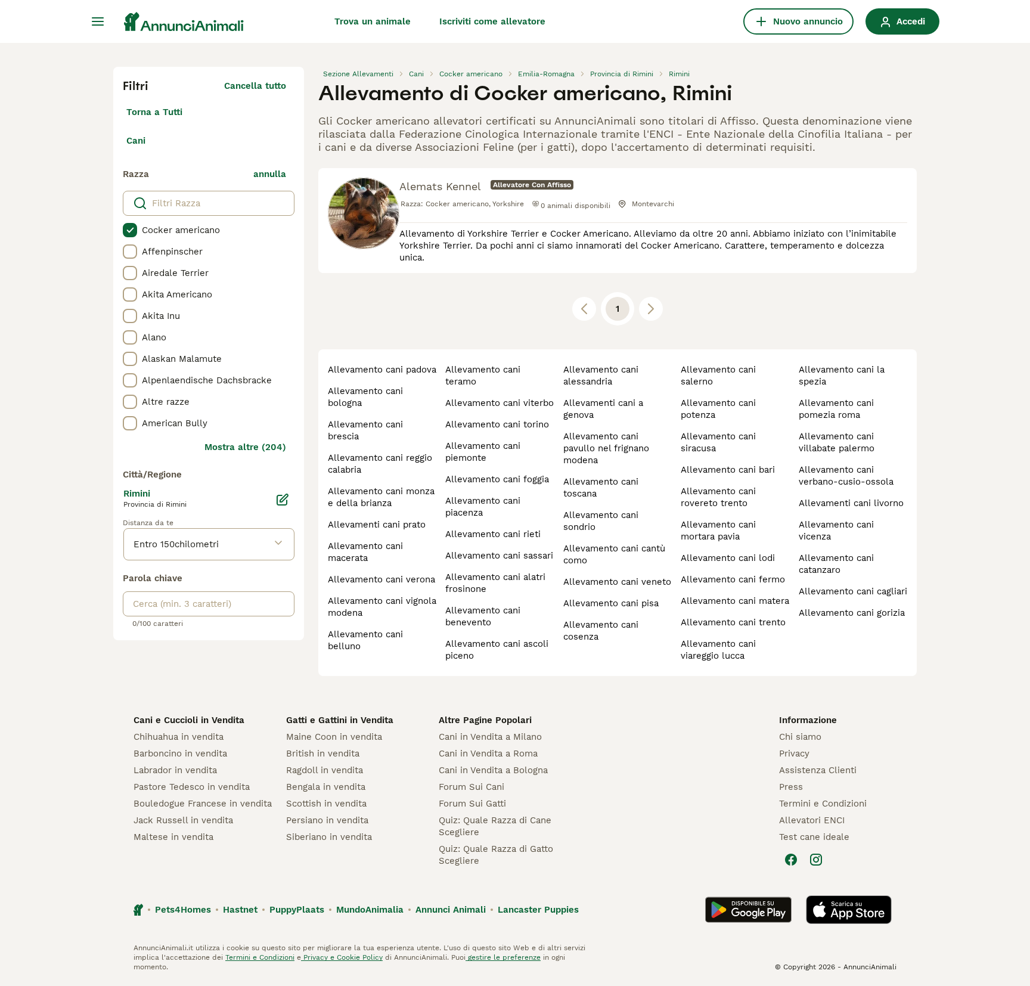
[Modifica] (282, 499)
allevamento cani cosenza (600, 630)
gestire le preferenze (503, 957)
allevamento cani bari (728, 469)
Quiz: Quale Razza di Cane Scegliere (495, 826)
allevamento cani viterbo (499, 403)
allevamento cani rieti (493, 534)
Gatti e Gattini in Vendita (339, 720)
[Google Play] (748, 909)
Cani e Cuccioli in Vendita (189, 720)
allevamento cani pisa (611, 603)
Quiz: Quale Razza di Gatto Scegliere (496, 855)
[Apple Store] (848, 909)
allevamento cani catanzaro (836, 564)
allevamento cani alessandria (600, 375)
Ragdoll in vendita (324, 770)
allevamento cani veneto (617, 581)
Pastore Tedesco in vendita (192, 787)
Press (791, 787)
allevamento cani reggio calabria (380, 463)
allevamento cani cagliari (853, 591)
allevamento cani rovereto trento (718, 497)
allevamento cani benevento (482, 616)
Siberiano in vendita (329, 837)
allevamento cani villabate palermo (836, 442)
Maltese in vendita (173, 837)
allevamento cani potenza (718, 409)
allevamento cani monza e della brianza (381, 497)
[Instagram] (816, 860)
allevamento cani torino (497, 424)
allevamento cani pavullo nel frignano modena (606, 448)
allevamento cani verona (381, 579)
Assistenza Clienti (818, 770)
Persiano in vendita (327, 820)
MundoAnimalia (370, 909)
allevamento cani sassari (499, 555)
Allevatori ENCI (812, 820)
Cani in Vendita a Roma (488, 753)
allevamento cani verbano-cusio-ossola (846, 475)
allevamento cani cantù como (614, 554)
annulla (269, 174)
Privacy (794, 753)
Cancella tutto (255, 85)
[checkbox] (130, 230)
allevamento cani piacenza (482, 506)
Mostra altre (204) (245, 447)
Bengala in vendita (325, 787)
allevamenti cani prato (377, 524)
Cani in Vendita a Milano (490, 736)
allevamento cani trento (733, 622)
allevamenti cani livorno (851, 503)
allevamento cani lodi (728, 558)
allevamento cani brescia (365, 430)
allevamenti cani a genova (603, 409)
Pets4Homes (183, 909)
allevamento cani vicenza (836, 530)
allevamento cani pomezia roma (836, 409)
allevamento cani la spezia (842, 375)
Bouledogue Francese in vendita (203, 803)
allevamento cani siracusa (718, 442)
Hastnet (240, 909)
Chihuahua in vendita (179, 736)
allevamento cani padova (382, 369)
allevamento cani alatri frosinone (495, 583)
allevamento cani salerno (718, 375)
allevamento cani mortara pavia (718, 530)
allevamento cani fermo (733, 579)
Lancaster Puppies (538, 909)
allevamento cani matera (735, 601)
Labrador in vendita (175, 770)
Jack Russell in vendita (183, 820)
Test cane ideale (814, 837)
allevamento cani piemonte (482, 452)
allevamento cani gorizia (852, 612)
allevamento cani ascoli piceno (496, 649)
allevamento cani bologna (365, 397)
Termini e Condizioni (823, 803)
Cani (135, 140)
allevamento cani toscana (600, 487)
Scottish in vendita (326, 803)
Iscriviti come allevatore (492, 21)
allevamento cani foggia (497, 479)
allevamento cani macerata (365, 552)
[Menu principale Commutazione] (98, 21)
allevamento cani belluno (365, 640)
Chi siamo (800, 736)
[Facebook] (791, 860)
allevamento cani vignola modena (382, 607)
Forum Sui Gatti (472, 803)
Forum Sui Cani (471, 787)
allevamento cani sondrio (600, 521)
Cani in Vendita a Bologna (493, 770)
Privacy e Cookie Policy (342, 957)
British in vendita (322, 753)
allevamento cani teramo (482, 375)
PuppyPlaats (296, 909)
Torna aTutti (154, 112)
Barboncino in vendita (180, 753)
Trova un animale (372, 21)
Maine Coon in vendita (334, 736)
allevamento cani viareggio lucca (718, 649)
